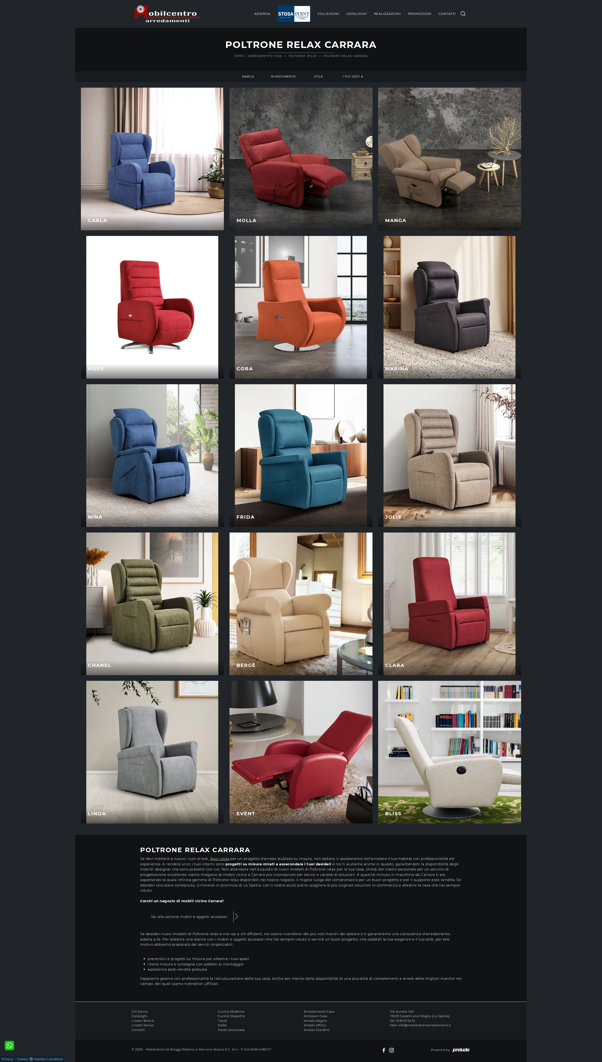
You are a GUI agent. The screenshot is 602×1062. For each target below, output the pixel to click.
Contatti (447, 14)
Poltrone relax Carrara (346, 56)
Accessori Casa (315, 1016)
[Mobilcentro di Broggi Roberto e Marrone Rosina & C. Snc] (167, 14)
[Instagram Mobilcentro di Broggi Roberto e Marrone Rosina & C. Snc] (391, 1050)
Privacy (7, 1059)
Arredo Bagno (315, 1021)
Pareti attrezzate (231, 1030)
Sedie (222, 1025)
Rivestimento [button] (283, 76)
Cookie (22, 1059)
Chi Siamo (140, 1011)
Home (239, 56)
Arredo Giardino (317, 1030)
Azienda (262, 14)
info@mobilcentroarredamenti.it (424, 1025)
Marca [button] (248, 76)
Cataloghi (356, 14)
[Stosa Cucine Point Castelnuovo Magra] (294, 14)
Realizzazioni (387, 14)
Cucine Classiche (231, 1016)
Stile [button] (318, 76)
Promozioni (420, 14)
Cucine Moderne (231, 1011)
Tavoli (222, 1021)
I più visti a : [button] (354, 76)
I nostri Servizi (143, 1025)
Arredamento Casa (265, 56)
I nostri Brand (143, 1021)
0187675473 (405, 1021)
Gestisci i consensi (48, 1059)
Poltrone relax (303, 56)
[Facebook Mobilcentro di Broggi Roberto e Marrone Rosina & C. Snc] (383, 1050)
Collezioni (328, 14)
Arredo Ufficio (315, 1025)
